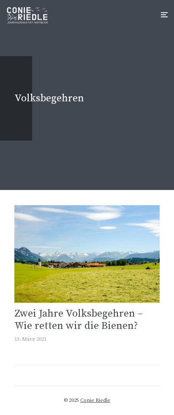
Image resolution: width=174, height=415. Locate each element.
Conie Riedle (95, 400)
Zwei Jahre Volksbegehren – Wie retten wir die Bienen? (78, 320)
